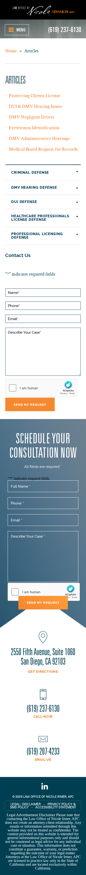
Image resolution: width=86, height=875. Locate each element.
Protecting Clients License (34, 96)
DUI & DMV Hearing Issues (35, 106)
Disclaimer (31, 804)
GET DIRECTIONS (43, 671)
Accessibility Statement (55, 807)
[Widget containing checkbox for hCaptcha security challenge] (41, 388)
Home (11, 51)
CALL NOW (43, 716)
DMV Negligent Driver (31, 117)
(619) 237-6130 (64, 29)
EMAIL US (43, 759)
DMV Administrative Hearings (39, 139)
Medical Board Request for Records (43, 149)
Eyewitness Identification (34, 128)
